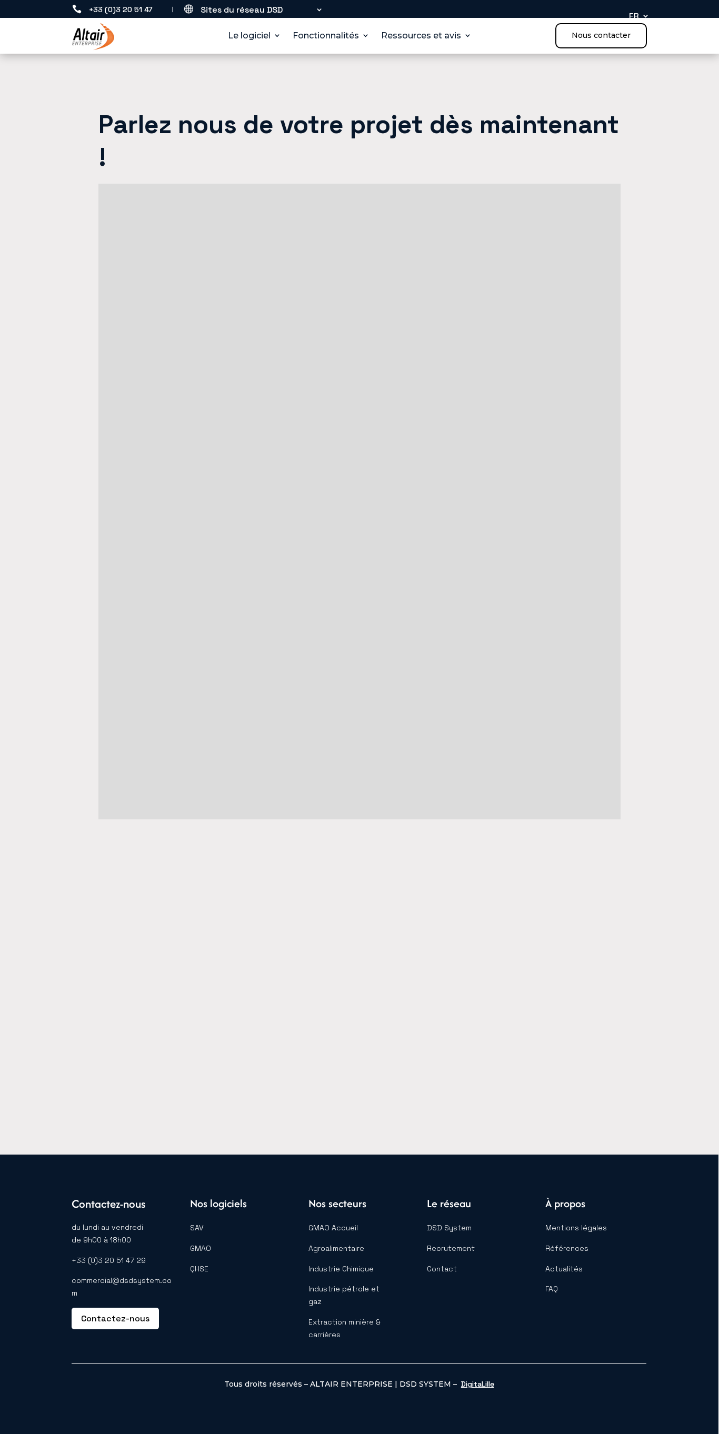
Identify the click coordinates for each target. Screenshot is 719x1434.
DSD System (449, 1227)
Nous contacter (601, 35)
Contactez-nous (115, 1318)
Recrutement (451, 1248)
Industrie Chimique (341, 1268)
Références (566, 1248)
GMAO (200, 1248)
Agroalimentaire (336, 1248)
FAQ (551, 1288)
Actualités (564, 1268)
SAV (197, 1227)
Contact (442, 1268)
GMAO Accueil (333, 1227)
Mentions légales (576, 1227)
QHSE (199, 1268)
